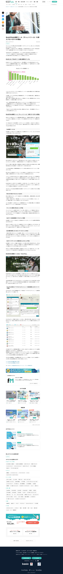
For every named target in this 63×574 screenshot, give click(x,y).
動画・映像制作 (18, 481)
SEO (7, 4)
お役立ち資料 (23, 1)
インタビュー (33, 4)
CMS (16, 4)
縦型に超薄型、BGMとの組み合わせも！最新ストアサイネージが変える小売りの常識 (34, 420)
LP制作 (26, 4)
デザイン (15, 496)
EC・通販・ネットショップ (14, 485)
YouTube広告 (14, 492)
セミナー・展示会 (20, 496)
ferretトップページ (29, 540)
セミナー (31, 1)
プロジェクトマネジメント (29, 503)
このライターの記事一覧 (33, 383)
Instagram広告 (25, 490)
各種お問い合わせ (18, 554)
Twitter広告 (19, 490)
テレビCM (24, 492)
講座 (37, 1)
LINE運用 (30, 490)
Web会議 (34, 483)
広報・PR (8, 468)
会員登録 (55, 1)
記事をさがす (18, 550)
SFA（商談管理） (29, 483)
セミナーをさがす (29, 550)
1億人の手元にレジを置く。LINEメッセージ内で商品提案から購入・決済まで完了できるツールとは (22, 401)
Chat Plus (8, 54)
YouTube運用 (8, 492)
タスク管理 (36, 503)
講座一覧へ (15, 533)
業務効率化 (8, 503)
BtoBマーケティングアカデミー (39, 552)
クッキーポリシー (33, 554)
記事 (16, 1)
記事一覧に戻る (16, 540)
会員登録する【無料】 (32, 522)
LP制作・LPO (20, 479)
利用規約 (22, 554)
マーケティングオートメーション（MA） (32, 481)
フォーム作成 (15, 479)
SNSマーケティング (23, 398)
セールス (28, 472)
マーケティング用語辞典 (30, 552)
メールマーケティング (9, 483)
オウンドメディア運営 (20, 494)
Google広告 (8, 490)
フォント (32, 485)
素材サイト (36, 485)
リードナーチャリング (22, 472)
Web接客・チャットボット (10, 481)
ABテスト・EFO (20, 4)
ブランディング (22, 503)
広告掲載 (44, 1)
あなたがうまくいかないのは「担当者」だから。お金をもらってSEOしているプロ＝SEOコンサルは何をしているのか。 (34, 401)
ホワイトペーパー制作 (9, 496)
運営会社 (38, 554)
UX (14, 494)
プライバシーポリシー (27, 554)
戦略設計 (8, 472)
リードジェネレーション (14, 472)
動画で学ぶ (35, 550)
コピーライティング (35, 494)
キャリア (17, 503)
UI (12, 494)
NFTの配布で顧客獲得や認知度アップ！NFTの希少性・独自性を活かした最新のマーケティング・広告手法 (22, 420)
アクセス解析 (23, 481)
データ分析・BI (11, 398)
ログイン (50, 1)
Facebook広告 (14, 490)
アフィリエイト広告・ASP (14, 468)
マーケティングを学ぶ (19, 552)
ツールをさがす (23, 550)
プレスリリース (45, 554)
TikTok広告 (19, 492)
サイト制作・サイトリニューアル (31, 492)
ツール (27, 1)
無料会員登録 (27, 558)
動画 (34, 1)
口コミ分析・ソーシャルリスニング (24, 485)
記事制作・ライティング (28, 494)
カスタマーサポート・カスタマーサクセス (12, 474)
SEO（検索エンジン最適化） (34, 398)
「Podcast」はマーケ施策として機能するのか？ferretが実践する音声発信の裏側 (11, 420)
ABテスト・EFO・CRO (27, 479)
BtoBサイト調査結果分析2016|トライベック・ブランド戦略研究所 (20, 365)
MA (23, 4)
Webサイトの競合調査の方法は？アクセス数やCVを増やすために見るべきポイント (11, 401)
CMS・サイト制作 (9, 479)
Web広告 (13, 4)
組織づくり (12, 503)
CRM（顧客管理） (22, 483)
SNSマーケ (10, 4)
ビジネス (8, 43)
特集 (18, 1)
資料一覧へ (30, 533)
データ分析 (29, 4)
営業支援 (8, 485)
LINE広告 (34, 490)
